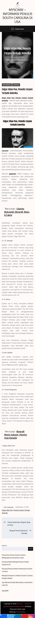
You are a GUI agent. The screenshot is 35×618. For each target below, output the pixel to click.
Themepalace (20, 612)
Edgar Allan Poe (7, 510)
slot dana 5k (6, 504)
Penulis (16, 85)
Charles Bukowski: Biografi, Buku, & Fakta (17, 211)
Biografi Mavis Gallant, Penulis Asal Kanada (15, 434)
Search (4, 546)
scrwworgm (9, 507)
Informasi (7, 85)
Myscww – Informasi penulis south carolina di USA (17, 16)
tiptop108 (5, 591)
